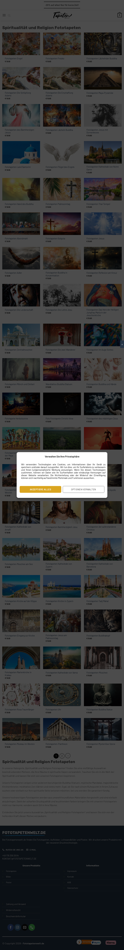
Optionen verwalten (83, 489)
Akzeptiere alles (40, 489)
